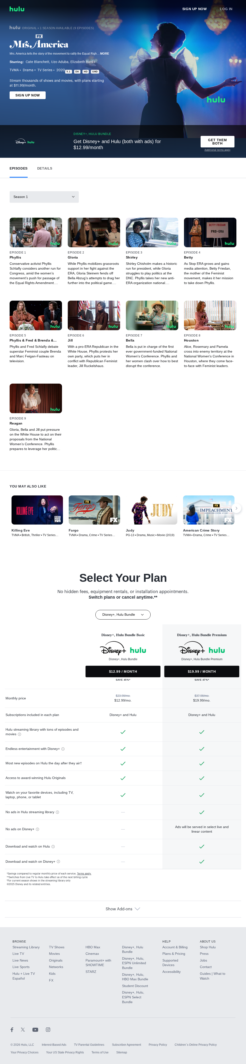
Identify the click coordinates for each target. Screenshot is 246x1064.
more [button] (104, 53)
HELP (166, 941)
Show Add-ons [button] (119, 909)
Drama (28, 70)
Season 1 (20, 197)
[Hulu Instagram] (48, 1029)
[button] (19, 167)
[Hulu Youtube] (39, 1029)
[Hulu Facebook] (16, 1029)
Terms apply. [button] (84, 874)
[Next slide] (236, 508)
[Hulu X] (26, 1029)
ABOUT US (208, 941)
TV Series (44, 70)
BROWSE (19, 941)
